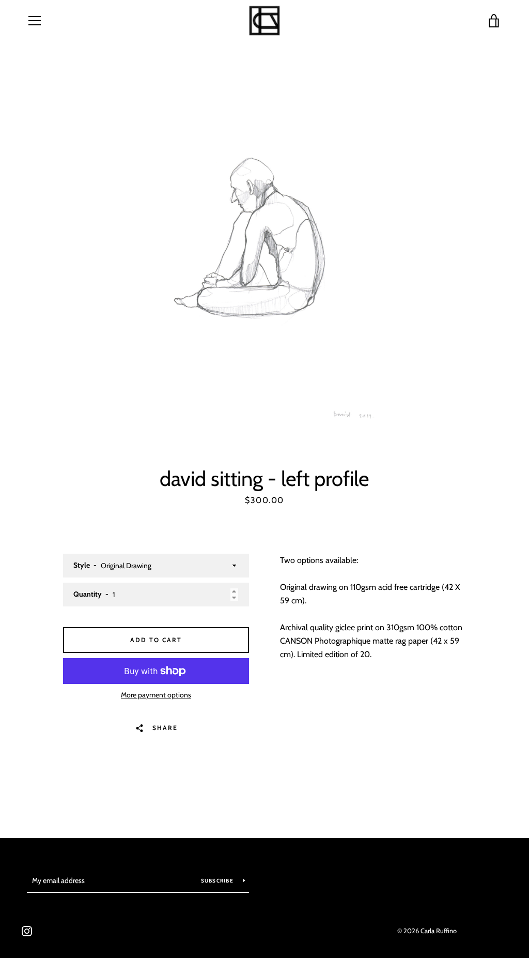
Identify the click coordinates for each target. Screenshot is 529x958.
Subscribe (218, 880)
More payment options (156, 695)
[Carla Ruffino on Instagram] (27, 930)
